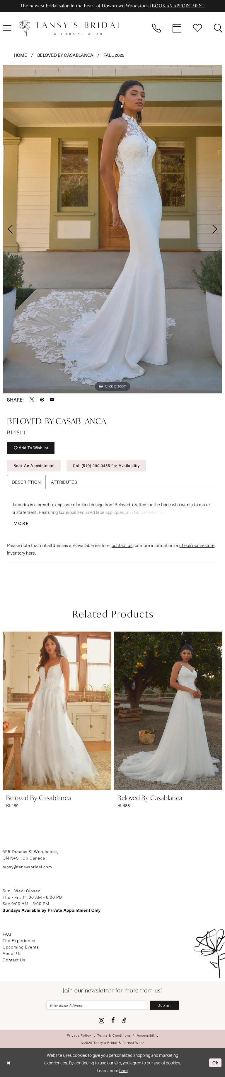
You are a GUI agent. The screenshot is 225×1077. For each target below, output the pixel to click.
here (123, 1070)
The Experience (19, 940)
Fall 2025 (114, 55)
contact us (122, 545)
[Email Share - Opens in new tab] (52, 399)
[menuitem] (156, 28)
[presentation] (57, 711)
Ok (215, 1062)
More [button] (21, 523)
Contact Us (14, 960)
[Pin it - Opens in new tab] (42, 399)
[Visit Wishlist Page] (197, 28)
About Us (12, 953)
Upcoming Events (21, 947)
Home (20, 55)
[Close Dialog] (9, 1062)
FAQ (7, 934)
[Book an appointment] (177, 28)
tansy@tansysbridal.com (27, 867)
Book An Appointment (34, 465)
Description (26, 482)
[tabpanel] (112, 229)
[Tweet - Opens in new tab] (32, 399)
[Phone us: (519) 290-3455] (156, 28)
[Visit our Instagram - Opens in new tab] (101, 1020)
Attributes (64, 482)
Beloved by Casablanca (65, 55)
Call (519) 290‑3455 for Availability (106, 465)
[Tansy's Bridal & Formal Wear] (69, 28)
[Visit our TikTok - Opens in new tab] (124, 1020)
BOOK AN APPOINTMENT (178, 5)
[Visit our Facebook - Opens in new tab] (113, 1020)
